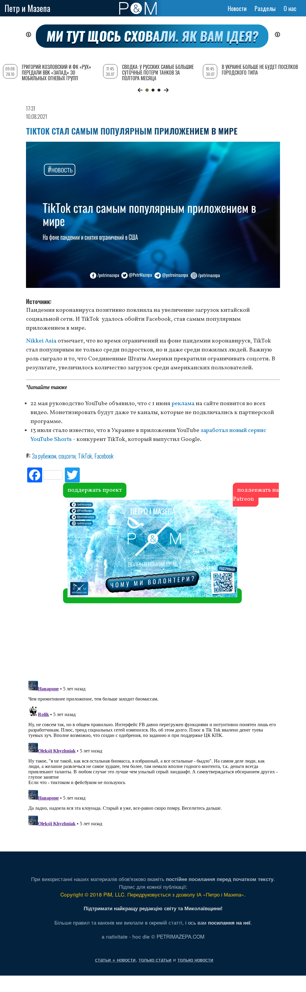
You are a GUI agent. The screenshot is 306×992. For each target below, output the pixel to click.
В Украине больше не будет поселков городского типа (260, 69)
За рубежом (44, 455)
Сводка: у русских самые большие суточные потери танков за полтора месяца (158, 72)
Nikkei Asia (41, 341)
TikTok (85, 455)
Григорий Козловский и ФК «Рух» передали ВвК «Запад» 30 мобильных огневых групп (56, 72)
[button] (140, 90)
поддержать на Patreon (256, 494)
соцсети (67, 455)
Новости (237, 8)
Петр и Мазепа (27, 8)
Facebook (104, 455)
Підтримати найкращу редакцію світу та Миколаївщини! (153, 908)
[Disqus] (153, 588)
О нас (290, 8)
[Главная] (138, 8)
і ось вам (217, 922)
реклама (183, 403)
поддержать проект (95, 490)
